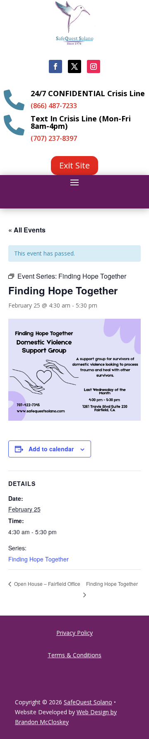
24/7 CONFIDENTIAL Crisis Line (88, 93)
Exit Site (74, 165)
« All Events (27, 229)
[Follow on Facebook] (55, 66)
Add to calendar (51, 449)
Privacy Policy (74, 633)
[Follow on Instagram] (93, 66)
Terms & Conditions (74, 655)
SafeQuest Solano (88, 702)
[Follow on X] (74, 66)
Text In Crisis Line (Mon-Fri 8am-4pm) (81, 122)
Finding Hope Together (38, 559)
